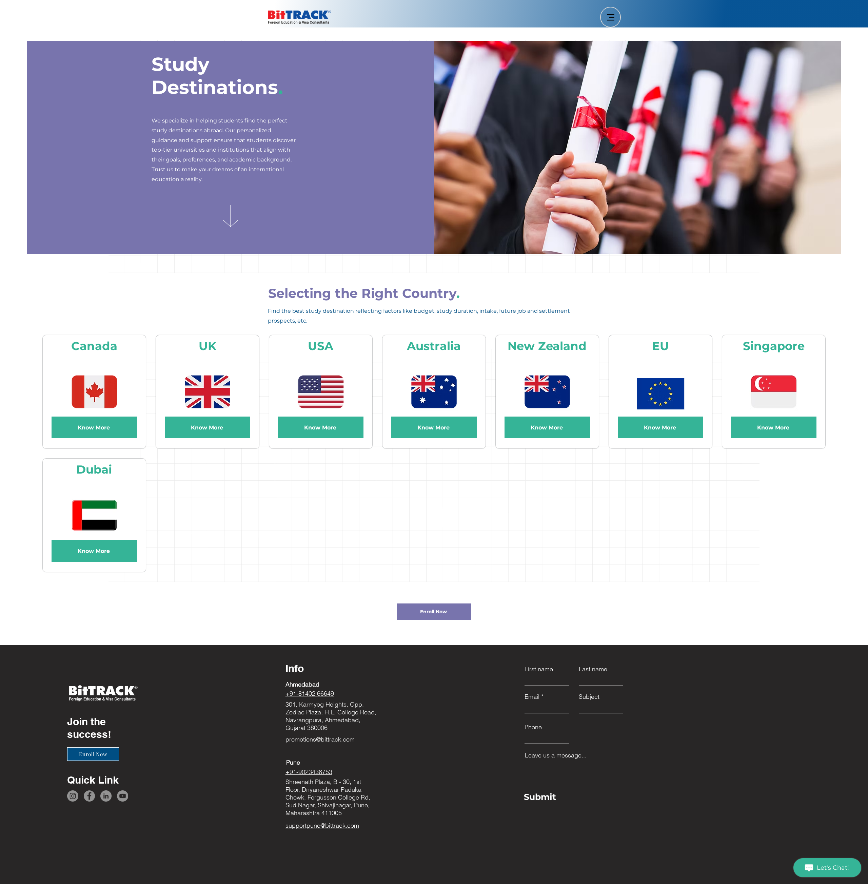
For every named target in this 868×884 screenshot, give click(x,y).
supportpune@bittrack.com (322, 825)
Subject (589, 697)
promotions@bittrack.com (320, 739)
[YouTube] (122, 796)
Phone (533, 727)
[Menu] (610, 17)
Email (532, 697)
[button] (434, 611)
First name (539, 669)
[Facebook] (89, 796)
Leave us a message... (556, 755)
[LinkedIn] (106, 796)
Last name (593, 669)
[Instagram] (72, 796)
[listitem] (94, 391)
